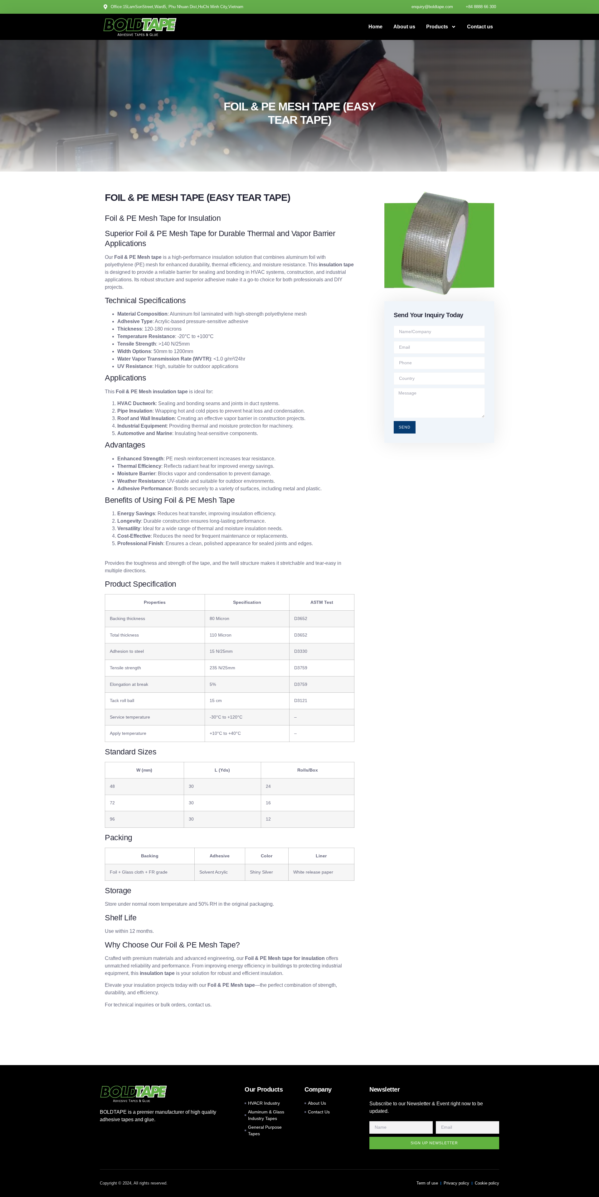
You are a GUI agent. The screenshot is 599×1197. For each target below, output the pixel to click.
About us (404, 26)
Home (375, 26)
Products (437, 26)
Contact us (480, 26)
